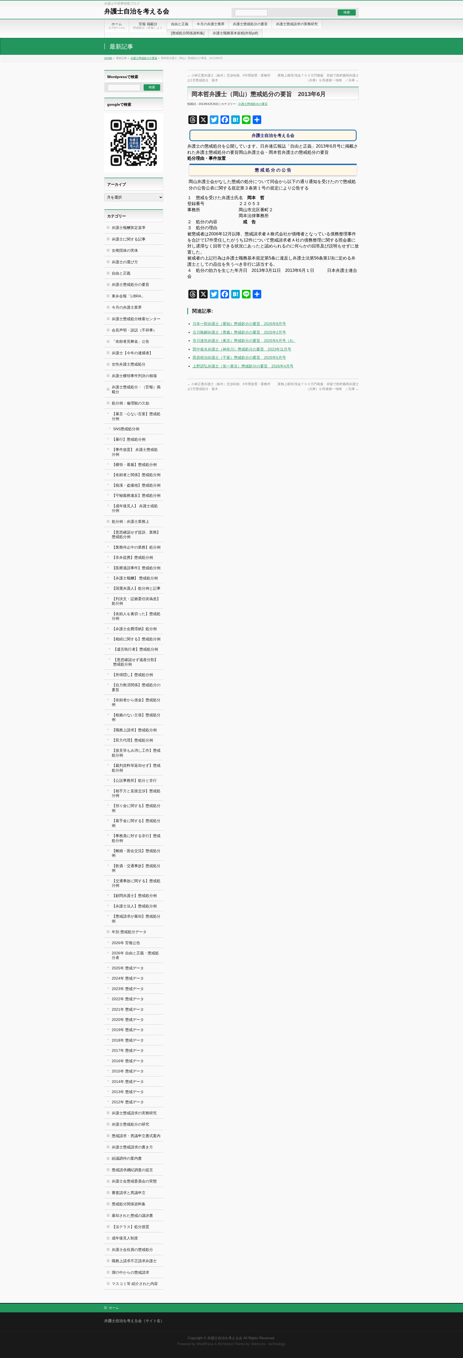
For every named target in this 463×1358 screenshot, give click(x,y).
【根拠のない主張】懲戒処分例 (136, 717)
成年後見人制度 (125, 1238)
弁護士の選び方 (125, 262)
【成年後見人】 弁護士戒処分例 (135, 508)
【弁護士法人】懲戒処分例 (134, 906)
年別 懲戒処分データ (129, 932)
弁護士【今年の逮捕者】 (132, 353)
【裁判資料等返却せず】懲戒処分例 (136, 767)
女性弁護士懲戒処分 (128, 364)
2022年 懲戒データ (128, 999)
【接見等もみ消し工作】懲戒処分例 (136, 752)
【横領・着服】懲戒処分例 (134, 464)
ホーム (114, 1308)
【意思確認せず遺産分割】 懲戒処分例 (135, 662)
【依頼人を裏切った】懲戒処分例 (136, 616)
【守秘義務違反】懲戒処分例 (136, 495)
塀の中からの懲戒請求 (130, 1272)
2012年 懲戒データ (128, 1102)
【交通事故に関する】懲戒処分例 (136, 883)
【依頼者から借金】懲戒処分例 (136, 702)
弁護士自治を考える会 (136, 11)
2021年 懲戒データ (128, 1009)
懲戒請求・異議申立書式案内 (136, 1136)
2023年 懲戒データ (128, 989)
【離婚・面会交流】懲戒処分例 (136, 853)
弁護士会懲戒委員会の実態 (134, 1181)
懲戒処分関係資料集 (128, 1204)
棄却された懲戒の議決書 (132, 1215)
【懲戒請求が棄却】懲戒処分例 (136, 918)
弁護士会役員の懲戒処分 (132, 1249)
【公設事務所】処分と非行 (134, 780)
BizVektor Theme (231, 1344)
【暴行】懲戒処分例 (128, 439)
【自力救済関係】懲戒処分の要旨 (136, 687)
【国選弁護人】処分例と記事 (136, 588)
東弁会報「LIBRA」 (128, 296)
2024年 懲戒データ (128, 978)
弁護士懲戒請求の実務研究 (134, 1113)
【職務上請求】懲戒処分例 (134, 730)
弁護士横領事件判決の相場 (134, 376)
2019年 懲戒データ (128, 1030)
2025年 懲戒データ (128, 968)
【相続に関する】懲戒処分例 (136, 639)
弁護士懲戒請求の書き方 (132, 1147)
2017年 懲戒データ (128, 1050)
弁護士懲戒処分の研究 (130, 1124)
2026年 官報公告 (126, 943)
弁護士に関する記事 (128, 239)
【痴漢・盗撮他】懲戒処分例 (136, 485)
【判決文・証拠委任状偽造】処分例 (136, 601)
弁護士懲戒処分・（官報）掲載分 (136, 389)
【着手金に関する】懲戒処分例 (136, 823)
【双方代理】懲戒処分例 (132, 740)
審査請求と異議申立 (128, 1193)
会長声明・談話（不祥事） (134, 330)
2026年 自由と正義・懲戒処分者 (135, 955)
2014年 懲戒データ (128, 1081)
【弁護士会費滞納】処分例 (134, 629)
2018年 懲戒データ (128, 1040)
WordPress (205, 1344)
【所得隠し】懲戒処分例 (132, 675)
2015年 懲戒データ (128, 1071)
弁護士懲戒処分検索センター (136, 319)
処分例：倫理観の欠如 (130, 403)
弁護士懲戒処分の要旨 (143, 58)
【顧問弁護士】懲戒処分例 (134, 895)
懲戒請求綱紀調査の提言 (132, 1170)
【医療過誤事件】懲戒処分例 (136, 568)
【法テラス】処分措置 (130, 1227)
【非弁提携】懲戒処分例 (132, 557)
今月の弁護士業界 (127, 307)
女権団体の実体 (125, 250)
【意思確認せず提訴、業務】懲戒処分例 (136, 534)
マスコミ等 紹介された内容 (135, 1284)
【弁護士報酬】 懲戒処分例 (135, 578)
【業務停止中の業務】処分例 (136, 547)
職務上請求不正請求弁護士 (134, 1261)
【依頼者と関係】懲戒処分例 (136, 475)
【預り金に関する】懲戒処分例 (136, 808)
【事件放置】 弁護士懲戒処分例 (135, 451)
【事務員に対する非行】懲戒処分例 (136, 838)
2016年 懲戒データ (128, 1061)
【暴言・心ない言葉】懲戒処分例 (136, 416)
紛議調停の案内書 (127, 1158)
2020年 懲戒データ (128, 1019)
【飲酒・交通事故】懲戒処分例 (136, 868)
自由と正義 (121, 273)
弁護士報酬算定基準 (128, 227)
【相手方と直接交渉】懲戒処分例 (136, 793)
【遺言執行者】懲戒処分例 (135, 649)
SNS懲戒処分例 (126, 429)
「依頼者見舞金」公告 (130, 341)
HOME (108, 58)
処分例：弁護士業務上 (130, 521)
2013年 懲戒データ (128, 1092)
